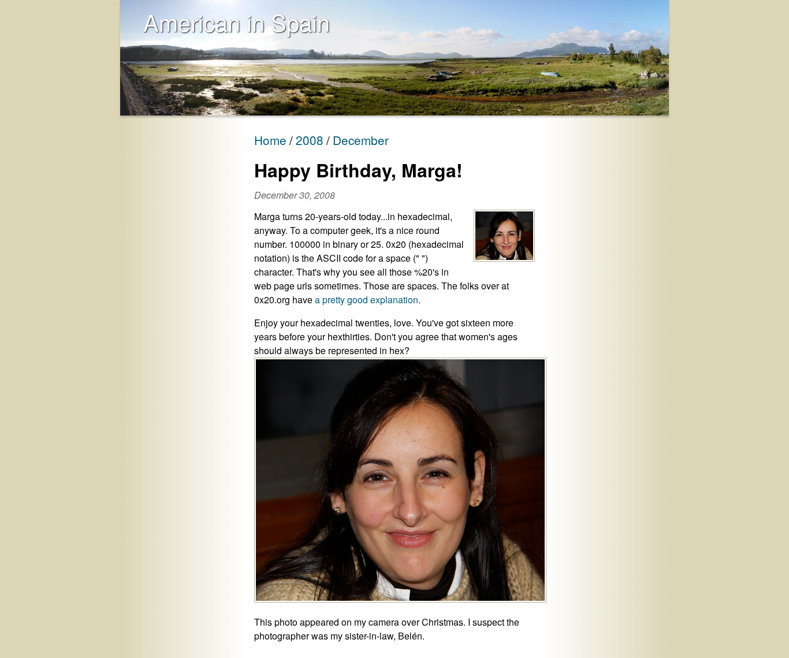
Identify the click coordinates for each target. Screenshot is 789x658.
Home (270, 139)
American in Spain (236, 21)
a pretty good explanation (366, 299)
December (361, 139)
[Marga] (504, 236)
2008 (309, 139)
